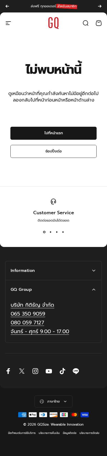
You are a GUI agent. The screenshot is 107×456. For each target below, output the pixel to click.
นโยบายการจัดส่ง (89, 433)
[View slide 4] (63, 232)
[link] (40, 331)
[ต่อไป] (99, 6)
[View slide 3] (57, 232)
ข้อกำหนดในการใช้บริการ (22, 433)
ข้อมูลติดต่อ (69, 433)
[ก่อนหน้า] (7, 6)
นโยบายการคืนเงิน (49, 433)
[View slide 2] (50, 232)
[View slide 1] (44, 232)
